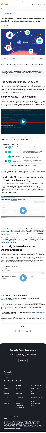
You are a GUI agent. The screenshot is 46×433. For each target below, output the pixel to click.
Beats (36, 306)
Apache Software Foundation (10, 426)
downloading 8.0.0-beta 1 (7, 299)
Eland (8, 228)
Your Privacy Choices (15, 428)
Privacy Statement (17, 416)
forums (33, 312)
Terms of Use (11, 416)
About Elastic (7, 388)
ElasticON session (24, 172)
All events (33, 405)
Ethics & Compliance (20, 407)
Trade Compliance (19, 405)
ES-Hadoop (40, 233)
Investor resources (35, 388)
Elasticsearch (28, 306)
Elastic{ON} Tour (35, 401)
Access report (26, 1)
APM (2, 307)
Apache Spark (6, 234)
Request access (19, 391)
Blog (5, 391)
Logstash (41, 306)
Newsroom (6, 393)
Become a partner (19, 393)
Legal (17, 400)
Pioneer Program (37, 303)
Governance (34, 390)
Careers (5, 400)
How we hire (6, 403)
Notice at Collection (7, 428)
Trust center (18, 401)
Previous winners (35, 400)
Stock (32, 393)
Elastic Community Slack (33, 239)
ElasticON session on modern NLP (9, 242)
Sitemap (5, 418)
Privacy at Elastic (19, 403)
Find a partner (19, 388)
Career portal (6, 401)
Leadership (6, 390)
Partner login (18, 390)
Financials (33, 391)
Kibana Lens (28, 183)
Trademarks (6, 416)
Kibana (33, 306)
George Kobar (5, 25)
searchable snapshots (18, 183)
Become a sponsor (35, 403)
